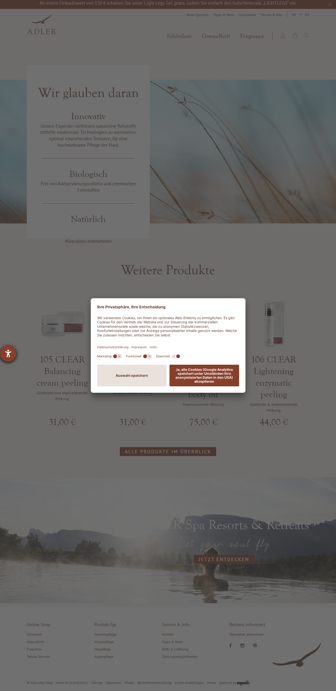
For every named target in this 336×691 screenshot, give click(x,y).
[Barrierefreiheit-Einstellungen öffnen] (8, 354)
